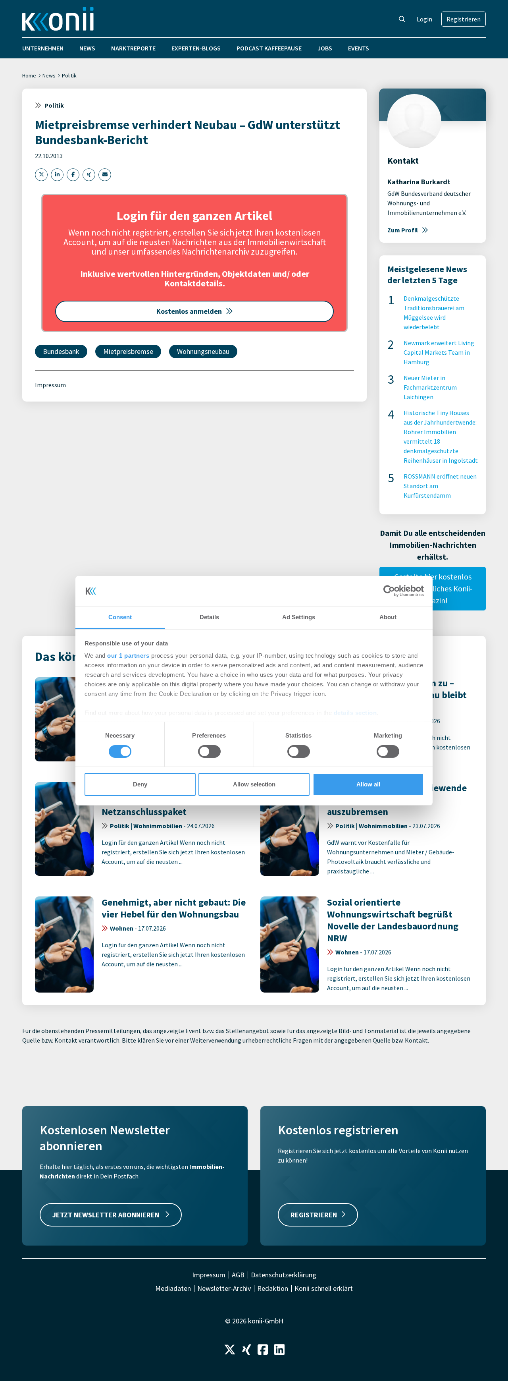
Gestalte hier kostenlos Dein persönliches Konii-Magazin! (433, 588)
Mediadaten (173, 1288)
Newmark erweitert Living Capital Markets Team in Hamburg (439, 352)
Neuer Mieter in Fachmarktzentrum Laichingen (430, 387)
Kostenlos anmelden (189, 311)
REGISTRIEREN (314, 1214)
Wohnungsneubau (203, 351)
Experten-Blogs (196, 48)
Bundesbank (61, 351)
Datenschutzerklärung (283, 1275)
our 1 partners (128, 655)
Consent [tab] (120, 617)
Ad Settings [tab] (298, 617)
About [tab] (388, 617)
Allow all (368, 784)
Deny (140, 784)
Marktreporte (133, 48)
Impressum (50, 385)
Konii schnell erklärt (323, 1288)
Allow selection (254, 784)
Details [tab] (209, 617)
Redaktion (272, 1288)
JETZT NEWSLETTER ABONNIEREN (106, 1214)
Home (29, 75)
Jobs (325, 48)
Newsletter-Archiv (224, 1288)
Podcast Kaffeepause (269, 48)
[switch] (209, 751)
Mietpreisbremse (128, 351)
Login (424, 19)
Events (358, 48)
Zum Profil (402, 230)
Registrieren (463, 19)
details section (355, 712)
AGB (238, 1275)
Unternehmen (43, 48)
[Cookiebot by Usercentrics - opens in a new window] (389, 591)
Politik (69, 75)
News (87, 48)
